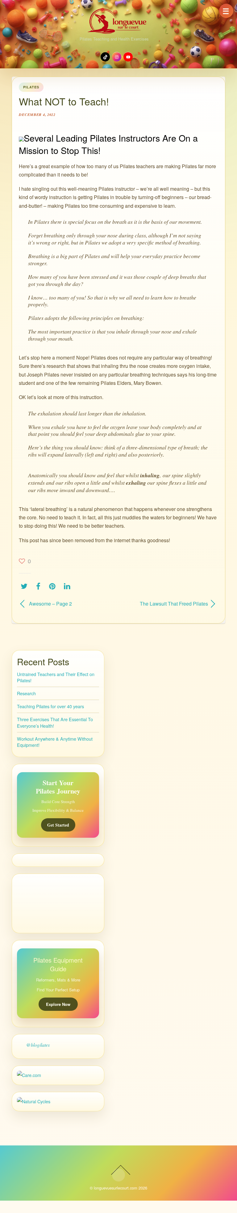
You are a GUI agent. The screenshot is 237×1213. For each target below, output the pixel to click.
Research (26, 693)
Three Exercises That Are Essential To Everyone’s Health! (55, 722)
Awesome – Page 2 (50, 603)
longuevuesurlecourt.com (115, 1188)
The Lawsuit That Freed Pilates (166, 603)
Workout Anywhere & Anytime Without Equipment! (55, 741)
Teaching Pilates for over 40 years (50, 706)
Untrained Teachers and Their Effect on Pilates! (55, 677)
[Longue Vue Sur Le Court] (118, 19)
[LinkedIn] (68, 586)
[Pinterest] (54, 586)
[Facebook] (40, 586)
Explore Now (58, 1004)
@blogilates (38, 1044)
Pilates (31, 87)
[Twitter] (26, 586)
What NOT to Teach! (64, 101)
